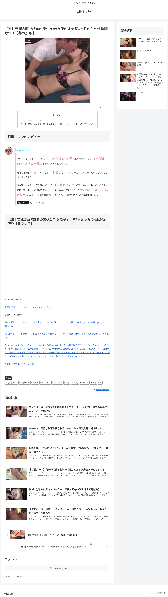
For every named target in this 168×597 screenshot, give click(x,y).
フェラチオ (58, 383)
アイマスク (25, 383)
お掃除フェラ (12, 383)
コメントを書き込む (57, 568)
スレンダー (46, 383)
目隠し (76, 383)
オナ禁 (35, 383)
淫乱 (67, 383)
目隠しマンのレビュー (32, 120)
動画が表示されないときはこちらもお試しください (29, 307)
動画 (9, 378)
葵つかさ (85, 383)
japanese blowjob (13, 300)
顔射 (94, 383)
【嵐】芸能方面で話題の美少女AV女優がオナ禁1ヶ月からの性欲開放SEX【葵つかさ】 (58, 124)
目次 (54, 115)
